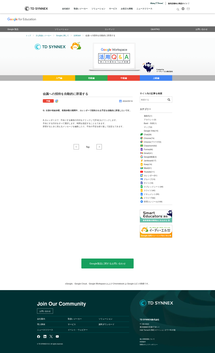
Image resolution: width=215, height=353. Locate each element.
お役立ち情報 (127, 8)
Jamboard (150, 160)
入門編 (59, 77)
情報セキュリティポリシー (149, 344)
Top (88, 146)
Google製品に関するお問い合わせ (107, 263)
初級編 (91, 77)
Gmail (148, 153)
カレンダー (150, 175)
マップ (148, 127)
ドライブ (149, 197)
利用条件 (143, 342)
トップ (28, 35)
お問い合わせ (202, 29)
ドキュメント (151, 194)
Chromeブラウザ (152, 141)
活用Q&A (77, 35)
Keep (148, 164)
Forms (148, 149)
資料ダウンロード (106, 324)
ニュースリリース (144, 8)
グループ (149, 179)
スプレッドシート (153, 186)
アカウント (150, 119)
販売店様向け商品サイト (177, 3)
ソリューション (98, 8)
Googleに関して (62, 35)
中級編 (124, 77)
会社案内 (41, 318)
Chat (148, 134)
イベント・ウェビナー (78, 329)
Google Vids (151, 130)
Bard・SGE (150, 123)
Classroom (150, 145)
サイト (148, 182)
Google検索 (150, 156)
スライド (149, 190)
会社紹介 (66, 8)
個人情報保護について (147, 339)
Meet (148, 168)
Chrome (149, 138)
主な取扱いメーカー (43, 35)
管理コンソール (153, 201)
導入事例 (41, 324)
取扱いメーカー (81, 8)
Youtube (149, 171)
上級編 (156, 77)
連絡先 (148, 115)
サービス (113, 8)
